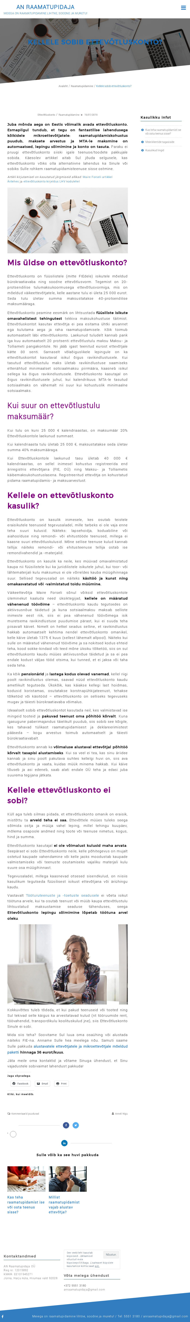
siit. (97, 1266)
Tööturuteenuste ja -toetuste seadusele (62, 896)
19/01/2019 (91, 114)
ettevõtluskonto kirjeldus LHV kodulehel (52, 181)
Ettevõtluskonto (46, 114)
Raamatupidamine (69, 114)
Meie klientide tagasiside (159, 141)
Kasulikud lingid (154, 150)
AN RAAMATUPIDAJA (46, 7)
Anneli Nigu (121, 1113)
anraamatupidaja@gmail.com (84, 1289)
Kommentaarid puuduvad (25, 1113)
